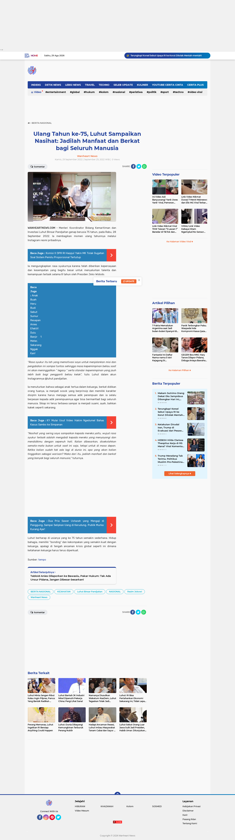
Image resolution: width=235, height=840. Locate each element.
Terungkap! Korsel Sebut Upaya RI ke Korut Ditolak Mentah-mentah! (166, 55)
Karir (185, 815)
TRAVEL (90, 84)
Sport (165, 92)
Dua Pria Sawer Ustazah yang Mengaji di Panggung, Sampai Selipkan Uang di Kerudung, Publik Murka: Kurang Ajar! (67, 525)
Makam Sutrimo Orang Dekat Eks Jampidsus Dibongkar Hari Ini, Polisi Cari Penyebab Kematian (171, 396)
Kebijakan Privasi (191, 806)
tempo (42, 559)
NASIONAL (119, 92)
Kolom (105, 92)
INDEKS (36, 84)
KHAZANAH (107, 806)
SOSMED (157, 806)
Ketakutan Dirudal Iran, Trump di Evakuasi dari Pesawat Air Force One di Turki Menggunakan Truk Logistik (171, 427)
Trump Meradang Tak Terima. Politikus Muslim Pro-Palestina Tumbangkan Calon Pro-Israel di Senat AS (170, 459)
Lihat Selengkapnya (179, 473)
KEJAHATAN (64, 591)
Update (129, 281)
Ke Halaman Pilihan (179, 370)
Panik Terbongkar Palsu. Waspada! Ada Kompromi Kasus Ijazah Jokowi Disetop (194, 328)
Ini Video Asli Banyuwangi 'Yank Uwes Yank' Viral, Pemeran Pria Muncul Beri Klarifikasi (165, 200)
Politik (152, 92)
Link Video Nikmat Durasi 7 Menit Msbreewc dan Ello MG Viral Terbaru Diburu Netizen (194, 200)
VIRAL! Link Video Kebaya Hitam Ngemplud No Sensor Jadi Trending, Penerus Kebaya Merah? (193, 229)
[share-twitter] (138, 166)
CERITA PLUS (195, 84)
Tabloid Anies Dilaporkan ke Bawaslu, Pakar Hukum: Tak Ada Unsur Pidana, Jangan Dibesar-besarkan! (70, 577)
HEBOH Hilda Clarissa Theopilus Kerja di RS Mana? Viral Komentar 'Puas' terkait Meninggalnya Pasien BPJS (170, 443)
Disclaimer (188, 810)
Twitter (60, 821)
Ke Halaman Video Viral (179, 241)
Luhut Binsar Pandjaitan (89, 591)
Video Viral (195, 92)
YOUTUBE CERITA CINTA (167, 84)
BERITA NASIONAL (41, 591)
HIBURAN (80, 806)
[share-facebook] (133, 166)
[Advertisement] (117, 24)
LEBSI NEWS (73, 84)
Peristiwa (137, 92)
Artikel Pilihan (163, 303)
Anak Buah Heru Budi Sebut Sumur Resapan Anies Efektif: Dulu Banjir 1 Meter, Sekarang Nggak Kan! (35, 324)
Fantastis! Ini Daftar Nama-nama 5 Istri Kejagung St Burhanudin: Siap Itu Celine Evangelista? (163, 357)
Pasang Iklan (189, 819)
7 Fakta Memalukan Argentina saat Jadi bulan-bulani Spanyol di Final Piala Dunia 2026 (164, 328)
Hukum (90, 92)
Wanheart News (39, 597)
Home (34, 55)
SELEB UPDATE (123, 84)
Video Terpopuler (166, 174)
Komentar (39, 166)
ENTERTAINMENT (56, 92)
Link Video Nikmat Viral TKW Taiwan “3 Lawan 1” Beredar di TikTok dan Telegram (165, 229)
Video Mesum (82, 810)
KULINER (142, 84)
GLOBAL (76, 92)
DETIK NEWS (53, 84)
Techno (179, 92)
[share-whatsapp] (144, 166)
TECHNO (104, 84)
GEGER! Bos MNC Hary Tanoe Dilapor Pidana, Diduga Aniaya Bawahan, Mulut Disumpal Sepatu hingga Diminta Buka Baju (194, 357)
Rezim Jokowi (134, 591)
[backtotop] (117, 795)
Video (37, 92)
